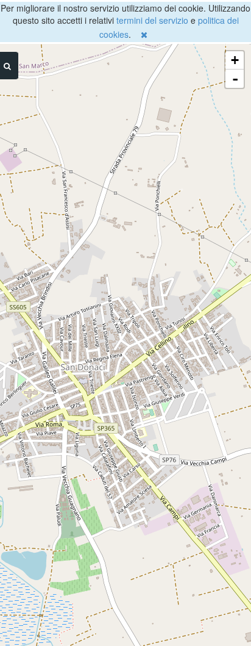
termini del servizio (152, 20)
